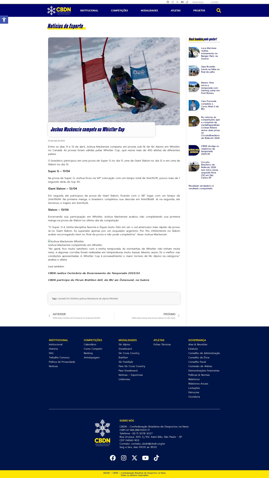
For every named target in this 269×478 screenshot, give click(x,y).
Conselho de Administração (204, 353)
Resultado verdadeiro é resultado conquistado (201, 187)
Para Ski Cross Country (132, 366)
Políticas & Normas (199, 375)
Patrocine (193, 392)
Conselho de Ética (198, 357)
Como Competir (93, 349)
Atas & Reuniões (197, 344)
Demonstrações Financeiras (203, 370)
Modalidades (149, 10)
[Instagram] (172, 2)
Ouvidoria (194, 396)
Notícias (53, 366)
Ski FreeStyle (126, 362)
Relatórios (194, 379)
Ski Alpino (124, 344)
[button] (4, 20)
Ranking (88, 353)
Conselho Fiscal (197, 362)
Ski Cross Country (129, 353)
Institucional (89, 10)
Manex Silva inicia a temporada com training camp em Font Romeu (210, 88)
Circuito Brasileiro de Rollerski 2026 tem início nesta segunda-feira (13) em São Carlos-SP (209, 170)
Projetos (199, 10)
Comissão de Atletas (200, 366)
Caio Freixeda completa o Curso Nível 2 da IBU (210, 105)
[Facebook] (168, 2)
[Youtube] (182, 2)
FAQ (51, 353)
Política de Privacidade (62, 362)
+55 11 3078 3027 (142, 433)
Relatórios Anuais (198, 383)
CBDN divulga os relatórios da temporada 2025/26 (210, 150)
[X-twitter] (177, 2)
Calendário (90, 344)
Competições (119, 10)
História (53, 349)
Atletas (176, 10)
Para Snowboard (128, 370)
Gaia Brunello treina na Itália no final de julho (210, 69)
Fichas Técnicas (162, 344)
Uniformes (124, 379)
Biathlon (123, 357)
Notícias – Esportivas (131, 375)
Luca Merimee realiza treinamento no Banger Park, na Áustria (209, 53)
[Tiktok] (187, 2)
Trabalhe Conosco (59, 357)
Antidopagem (91, 357)
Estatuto (193, 349)
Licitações (194, 388)
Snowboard (125, 349)
